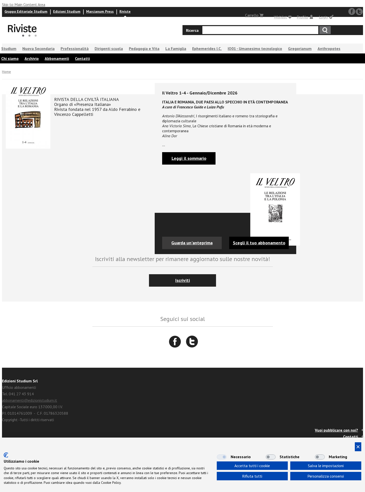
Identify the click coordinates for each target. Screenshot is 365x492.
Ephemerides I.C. (207, 48)
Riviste (125, 11)
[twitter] (359, 11)
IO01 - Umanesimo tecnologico (255, 48)
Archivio (32, 58)
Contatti (82, 58)
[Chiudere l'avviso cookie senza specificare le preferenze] (358, 446)
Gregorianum (300, 48)
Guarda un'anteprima (192, 243)
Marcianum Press (100, 11)
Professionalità (75, 48)
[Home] (22, 39)
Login (323, 16)
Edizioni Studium (66, 11)
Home (6, 71)
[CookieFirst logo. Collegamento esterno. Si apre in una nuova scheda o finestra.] (6, 455)
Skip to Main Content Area (23, 4)
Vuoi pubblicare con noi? (336, 430)
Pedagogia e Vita (144, 48)
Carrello (251, 15)
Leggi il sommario (189, 158)
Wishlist (280, 16)
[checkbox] (222, 456)
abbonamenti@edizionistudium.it (29, 400)
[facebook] (352, 11)
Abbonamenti (57, 58)
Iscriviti (182, 280)
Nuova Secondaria (38, 48)
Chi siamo (10, 58)
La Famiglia (175, 48)
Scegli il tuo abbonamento (259, 243)
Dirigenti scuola (109, 48)
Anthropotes (329, 48)
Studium (8, 48)
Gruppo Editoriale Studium (25, 11)
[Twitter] (192, 342)
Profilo (302, 16)
